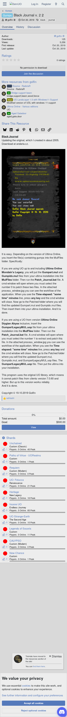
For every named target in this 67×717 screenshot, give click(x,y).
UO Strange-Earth (19, 516)
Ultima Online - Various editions (22, 106)
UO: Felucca (16, 479)
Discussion (34, 27)
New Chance (16, 553)
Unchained (15, 443)
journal (51, 19)
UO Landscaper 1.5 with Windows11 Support (33, 99)
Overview (7, 27)
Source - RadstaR (19, 86)
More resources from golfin (19, 81)
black (42, 19)
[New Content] (56, 4)
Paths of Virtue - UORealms (25, 455)
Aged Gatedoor (17, 113)
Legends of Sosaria (20, 528)
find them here (39, 666)
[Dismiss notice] (55, 656)
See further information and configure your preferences (32, 695)
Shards (10, 437)
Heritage (14, 492)
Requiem (14, 467)
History (20, 27)
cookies (26, 685)
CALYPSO (15, 540)
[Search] (63, 4)
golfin (10, 19)
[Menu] (5, 4)
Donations (8, 408)
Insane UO (15, 504)
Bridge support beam (20, 92)
